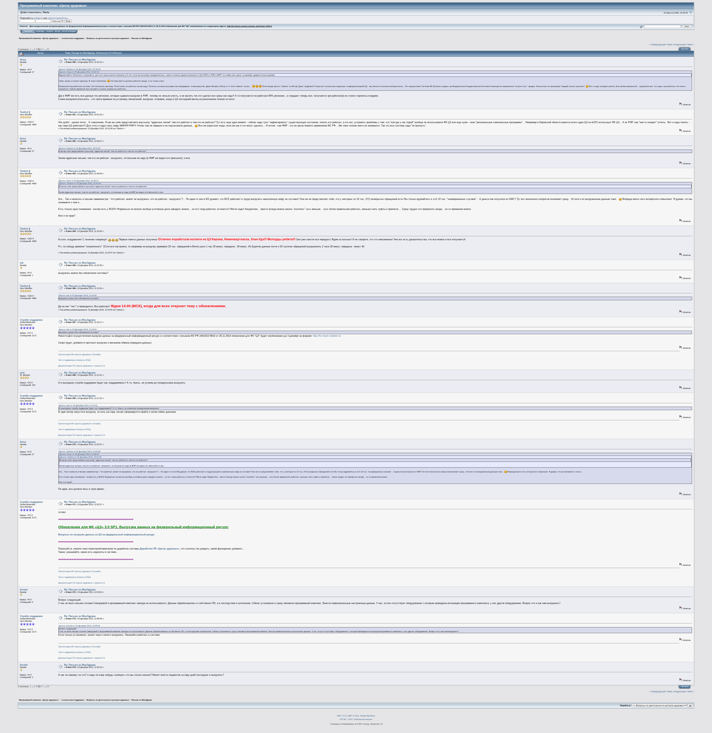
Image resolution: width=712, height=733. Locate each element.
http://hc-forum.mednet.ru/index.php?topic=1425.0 (249, 26)
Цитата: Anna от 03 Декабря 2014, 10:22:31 (79, 72)
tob (22, 262)
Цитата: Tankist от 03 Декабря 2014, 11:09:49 (79, 451)
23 (48, 49)
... (33, 49)
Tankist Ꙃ (25, 112)
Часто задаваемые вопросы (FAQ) (74, 360)
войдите (38, 18)
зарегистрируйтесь (58, 18)
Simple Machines (367, 716)
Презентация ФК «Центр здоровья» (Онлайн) (79, 354)
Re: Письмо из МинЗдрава (79, 59)
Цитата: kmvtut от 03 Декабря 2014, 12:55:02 (79, 626)
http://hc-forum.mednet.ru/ (327, 335)
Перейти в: (625, 705)
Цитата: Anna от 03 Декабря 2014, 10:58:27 (79, 181)
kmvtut (24, 589)
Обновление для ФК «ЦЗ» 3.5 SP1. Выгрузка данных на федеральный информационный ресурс (143, 527)
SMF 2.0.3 (341, 716)
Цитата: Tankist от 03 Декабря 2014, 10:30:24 (79, 69)
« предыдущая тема (660, 44)
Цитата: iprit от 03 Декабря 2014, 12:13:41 (78, 405)
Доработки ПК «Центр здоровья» (159, 548)
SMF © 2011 (353, 716)
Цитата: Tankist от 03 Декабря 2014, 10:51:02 (79, 148)
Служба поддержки (31, 319)
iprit (22, 372)
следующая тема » (683, 44)
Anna (23, 59)
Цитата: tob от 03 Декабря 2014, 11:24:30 (78, 295)
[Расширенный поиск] (641, 26)
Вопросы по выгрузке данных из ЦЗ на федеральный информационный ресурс (106, 534)
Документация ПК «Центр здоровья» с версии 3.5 (81, 366)
